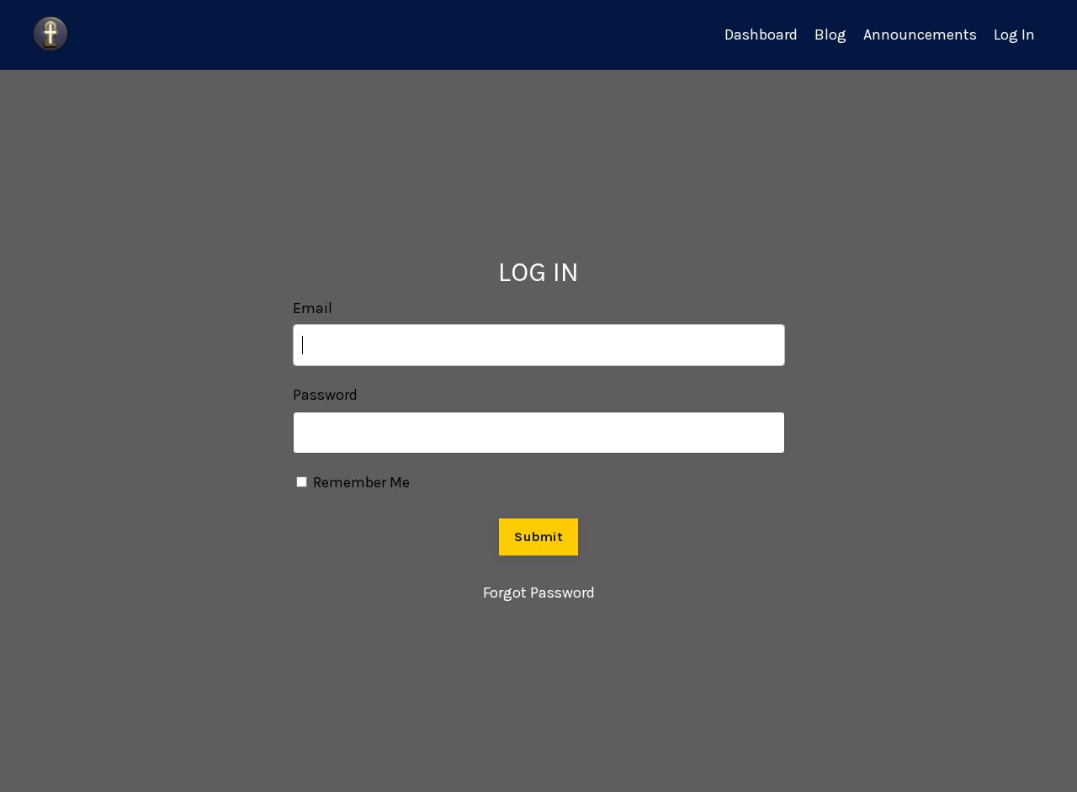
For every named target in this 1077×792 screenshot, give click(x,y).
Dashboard (761, 34)
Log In (1014, 34)
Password (325, 394)
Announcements (920, 34)
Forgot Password (539, 592)
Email (312, 308)
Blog (830, 34)
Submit (538, 537)
